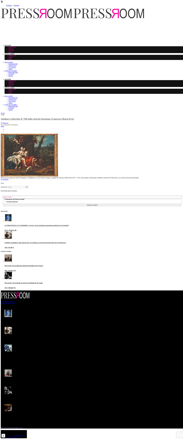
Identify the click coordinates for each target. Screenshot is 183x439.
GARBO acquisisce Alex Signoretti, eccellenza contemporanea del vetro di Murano (35, 338)
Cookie (15, 437)
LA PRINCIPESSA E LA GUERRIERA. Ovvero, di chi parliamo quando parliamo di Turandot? (37, 321)
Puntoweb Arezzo (19, 435)
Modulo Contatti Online (8, 303)
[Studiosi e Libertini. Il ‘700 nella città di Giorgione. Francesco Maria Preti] (29, 176)
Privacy (9, 437)
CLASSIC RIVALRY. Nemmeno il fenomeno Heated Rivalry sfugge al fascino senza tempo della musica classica (34, 356)
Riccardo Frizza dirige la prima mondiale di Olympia (24, 398)
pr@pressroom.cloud (7, 301)
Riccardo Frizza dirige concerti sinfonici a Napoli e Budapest (27, 415)
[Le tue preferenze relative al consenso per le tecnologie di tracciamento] (3, 435)
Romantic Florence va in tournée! (17, 381)
